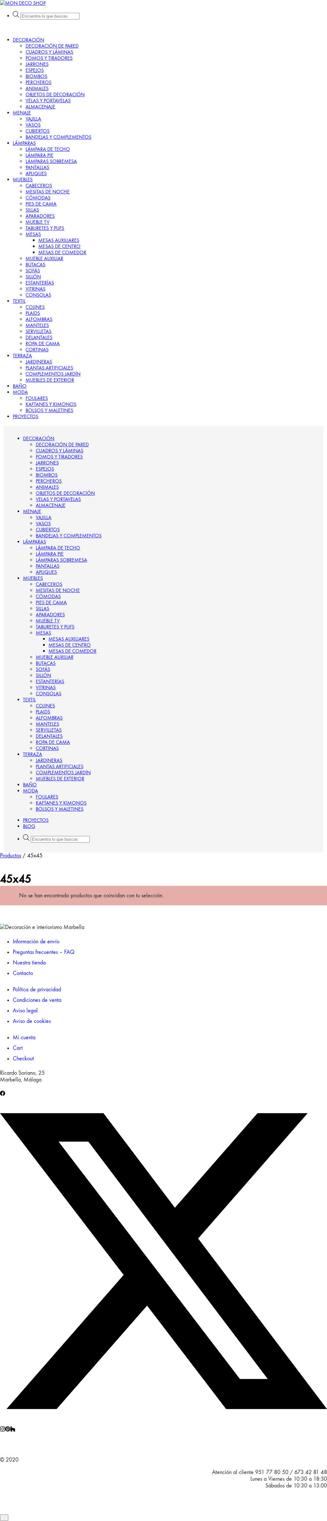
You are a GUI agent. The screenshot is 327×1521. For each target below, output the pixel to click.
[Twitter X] (163, 1423)
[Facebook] (2, 1094)
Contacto (23, 973)
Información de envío (36, 941)
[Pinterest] (7, 1429)
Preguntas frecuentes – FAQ (43, 952)
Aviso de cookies (32, 1021)
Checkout (23, 1058)
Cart (18, 1048)
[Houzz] (12, 1429)
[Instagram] (2, 1429)
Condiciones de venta (37, 1000)
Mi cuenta (24, 1037)
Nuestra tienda (29, 962)
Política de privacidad (37, 989)
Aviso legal (25, 1010)
